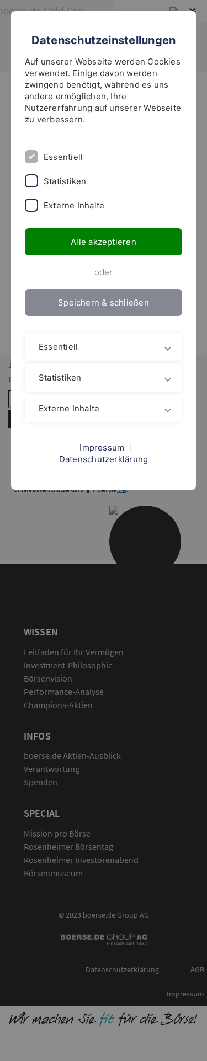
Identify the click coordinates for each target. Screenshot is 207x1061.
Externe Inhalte (74, 205)
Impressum (101, 447)
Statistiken (65, 181)
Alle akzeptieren (103, 242)
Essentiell (63, 157)
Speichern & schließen (103, 302)
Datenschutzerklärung (103, 459)
